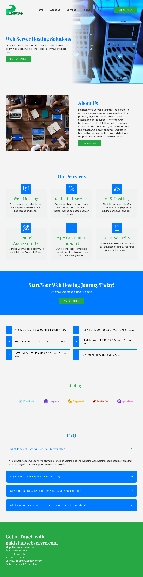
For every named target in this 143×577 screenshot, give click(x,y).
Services (71, 10)
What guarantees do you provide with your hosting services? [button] (48, 505)
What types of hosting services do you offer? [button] (38, 448)
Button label (18, 58)
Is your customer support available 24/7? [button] (36, 476)
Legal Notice (16, 564)
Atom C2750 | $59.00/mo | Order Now (40, 330)
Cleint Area (126, 10)
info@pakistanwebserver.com (25, 560)
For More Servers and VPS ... (101, 355)
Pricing (86, 10)
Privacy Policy (32, 564)
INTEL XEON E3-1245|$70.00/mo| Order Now (41, 355)
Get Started (71, 300)
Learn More (89, 143)
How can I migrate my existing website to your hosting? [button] (45, 490)
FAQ (99, 10)
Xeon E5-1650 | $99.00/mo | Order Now (108, 330)
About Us (55, 10)
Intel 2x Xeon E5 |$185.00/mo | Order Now (106, 342)
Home (40, 10)
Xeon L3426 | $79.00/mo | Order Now (40, 341)
